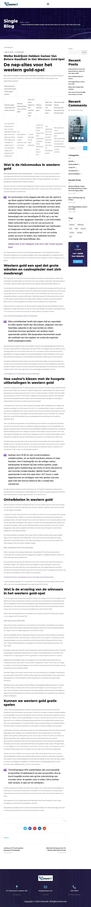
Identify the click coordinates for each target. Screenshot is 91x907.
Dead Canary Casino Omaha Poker (14, 621)
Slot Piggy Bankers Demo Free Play (76, 83)
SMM (76, 228)
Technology (72, 171)
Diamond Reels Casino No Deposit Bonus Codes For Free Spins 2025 (76, 71)
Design (70, 161)
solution (83, 228)
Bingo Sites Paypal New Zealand (76, 88)
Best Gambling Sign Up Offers (75, 77)
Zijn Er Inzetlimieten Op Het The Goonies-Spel (18, 548)
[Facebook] (30, 828)
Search (70, 49)
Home (22, 22)
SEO (70, 228)
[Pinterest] (34, 828)
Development (73, 164)
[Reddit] (44, 828)
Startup (71, 167)
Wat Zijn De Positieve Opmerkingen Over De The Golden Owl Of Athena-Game (29, 577)
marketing (80, 225)
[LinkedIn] (39, 828)
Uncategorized (74, 174)
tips (70, 236)
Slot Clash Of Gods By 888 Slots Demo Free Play (76, 93)
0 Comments (19, 52)
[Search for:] (77, 148)
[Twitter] (25, 828)
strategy (79, 232)
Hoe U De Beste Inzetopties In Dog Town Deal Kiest (20, 316)
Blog (27, 22)
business (71, 225)
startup (71, 232)
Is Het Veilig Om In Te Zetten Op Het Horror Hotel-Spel (21, 374)
